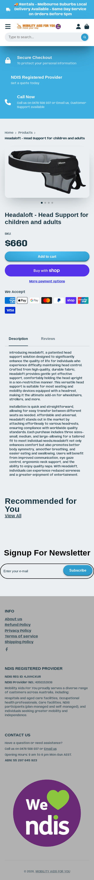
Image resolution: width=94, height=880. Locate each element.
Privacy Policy (18, 631)
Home (9, 132)
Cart (86, 26)
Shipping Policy (19, 642)
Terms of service (21, 636)
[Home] (39, 26)
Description (18, 339)
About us (13, 619)
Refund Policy (18, 625)
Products (25, 132)
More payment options (47, 281)
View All (13, 516)
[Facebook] (7, 649)
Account (78, 26)
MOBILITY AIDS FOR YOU (53, 871)
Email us (50, 748)
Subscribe (77, 570)
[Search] (85, 37)
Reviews (48, 339)
